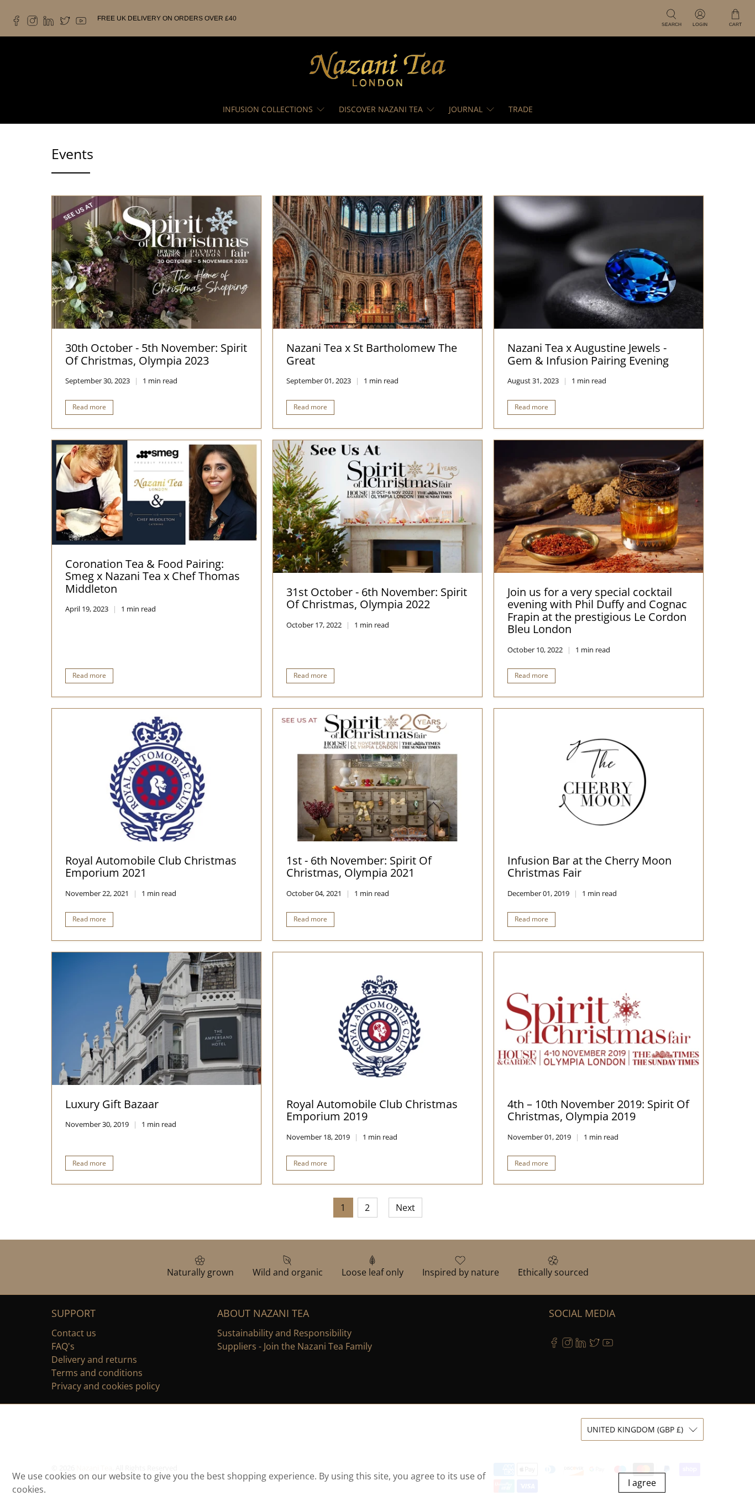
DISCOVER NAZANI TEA (381, 109)
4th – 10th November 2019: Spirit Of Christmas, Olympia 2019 (598, 1110)
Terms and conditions (97, 1373)
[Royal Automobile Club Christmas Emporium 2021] (156, 775)
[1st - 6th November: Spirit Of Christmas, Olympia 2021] (377, 775)
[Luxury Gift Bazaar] (156, 1018)
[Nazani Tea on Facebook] (19, 24)
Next (405, 1208)
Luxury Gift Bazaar (112, 1104)
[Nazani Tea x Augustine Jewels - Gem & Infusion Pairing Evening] (598, 262)
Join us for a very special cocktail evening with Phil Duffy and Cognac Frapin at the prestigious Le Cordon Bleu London (597, 610)
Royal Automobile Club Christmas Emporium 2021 (151, 867)
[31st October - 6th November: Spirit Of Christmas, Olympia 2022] (377, 506)
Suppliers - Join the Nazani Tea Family (294, 1346)
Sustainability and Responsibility (284, 1333)
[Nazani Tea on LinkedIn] (51, 24)
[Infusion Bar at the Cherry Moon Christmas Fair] (598, 775)
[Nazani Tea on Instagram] (35, 24)
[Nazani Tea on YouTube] (84, 24)
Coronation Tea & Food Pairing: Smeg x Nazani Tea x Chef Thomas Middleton (152, 576)
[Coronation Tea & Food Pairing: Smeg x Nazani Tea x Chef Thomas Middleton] (156, 492)
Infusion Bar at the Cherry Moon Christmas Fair (589, 867)
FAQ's (63, 1346)
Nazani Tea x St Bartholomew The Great (371, 354)
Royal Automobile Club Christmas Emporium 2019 (372, 1110)
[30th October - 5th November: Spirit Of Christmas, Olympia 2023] (156, 262)
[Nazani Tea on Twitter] (68, 24)
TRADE (520, 109)
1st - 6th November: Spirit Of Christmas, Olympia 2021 (359, 867)
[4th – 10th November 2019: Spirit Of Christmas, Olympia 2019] (598, 1018)
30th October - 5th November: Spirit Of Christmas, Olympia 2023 (156, 354)
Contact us (73, 1333)
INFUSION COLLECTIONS (268, 109)
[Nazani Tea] (378, 68)
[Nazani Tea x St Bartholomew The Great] (377, 262)
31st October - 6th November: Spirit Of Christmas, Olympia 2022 (376, 598)
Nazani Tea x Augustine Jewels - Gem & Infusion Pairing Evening (588, 354)
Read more (89, 407)
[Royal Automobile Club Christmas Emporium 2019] (377, 1018)
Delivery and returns (94, 1359)
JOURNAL (466, 109)
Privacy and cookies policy (105, 1386)
